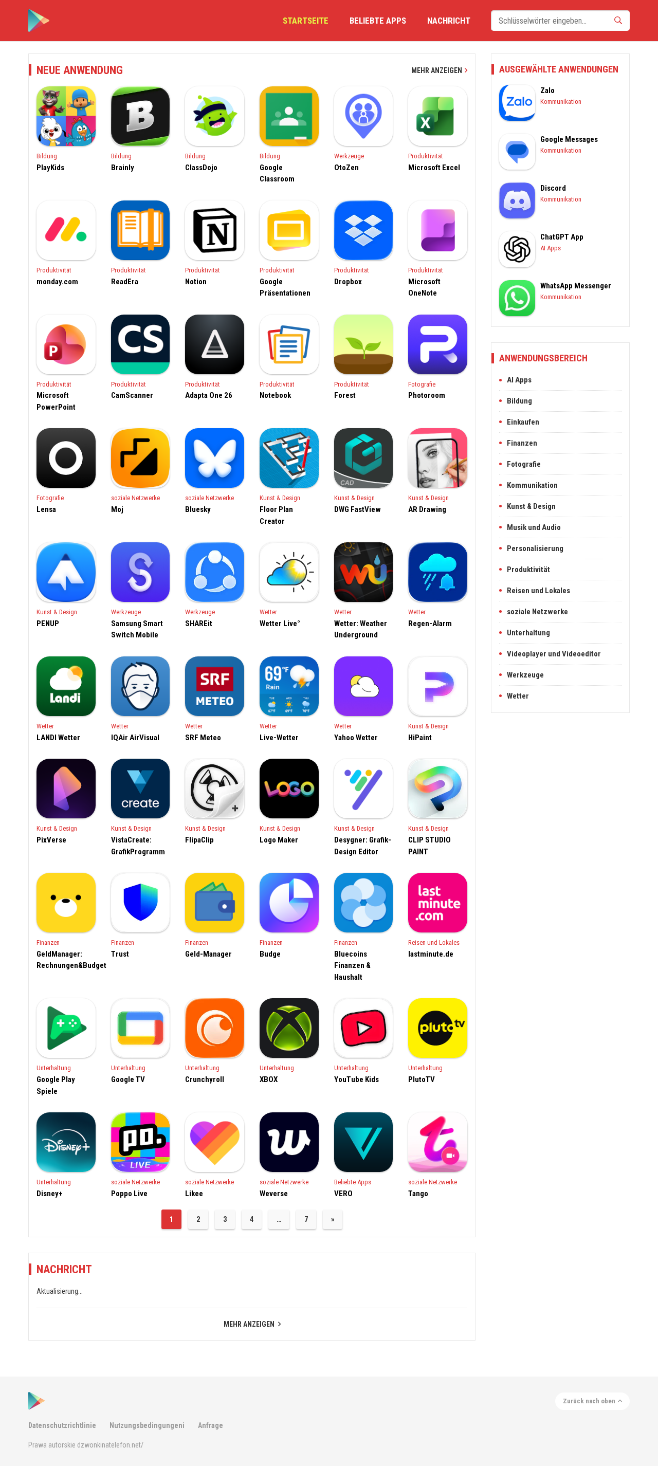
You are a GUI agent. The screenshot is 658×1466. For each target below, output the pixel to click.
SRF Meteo (203, 737)
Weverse (274, 1193)
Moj (117, 509)
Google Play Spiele (55, 1085)
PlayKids (50, 167)
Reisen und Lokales (434, 942)
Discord (553, 188)
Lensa (46, 509)
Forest (345, 395)
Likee (194, 1193)
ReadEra (124, 281)
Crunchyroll (204, 1079)
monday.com (57, 281)
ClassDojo (201, 167)
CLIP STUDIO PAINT (429, 845)
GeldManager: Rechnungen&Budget (66, 959)
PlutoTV (421, 1079)
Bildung (46, 156)
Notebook (275, 395)
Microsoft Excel (434, 167)
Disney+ (49, 1193)
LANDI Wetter (58, 737)
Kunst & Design (280, 498)
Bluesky (198, 509)
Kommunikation (560, 101)
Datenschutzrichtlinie (62, 1425)
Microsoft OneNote (424, 287)
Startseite (305, 20)
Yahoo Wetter (356, 737)
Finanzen (48, 942)
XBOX (269, 1079)
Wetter (268, 612)
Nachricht (448, 20)
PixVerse (51, 840)
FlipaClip (199, 840)
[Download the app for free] (38, 20)
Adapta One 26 (208, 395)
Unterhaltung (53, 1068)
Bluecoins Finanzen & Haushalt (352, 965)
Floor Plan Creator (276, 515)
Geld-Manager (208, 954)
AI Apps (550, 248)
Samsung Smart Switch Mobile (137, 629)
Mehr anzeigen (436, 70)
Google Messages (569, 139)
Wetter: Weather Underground (360, 629)
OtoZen (346, 167)
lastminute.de (430, 954)
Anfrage (210, 1425)
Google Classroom (277, 173)
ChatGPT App (561, 237)
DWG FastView (357, 509)
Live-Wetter (279, 737)
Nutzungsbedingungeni (147, 1425)
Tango (418, 1193)
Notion (196, 281)
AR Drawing (427, 509)
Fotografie (421, 384)
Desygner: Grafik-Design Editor (362, 845)
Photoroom (426, 395)
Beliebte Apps (378, 20)
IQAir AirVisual (135, 737)
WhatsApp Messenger (575, 285)
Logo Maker (279, 840)
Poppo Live (129, 1193)
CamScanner (132, 395)
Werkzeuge (349, 156)
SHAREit (198, 623)
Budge (270, 954)
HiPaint (420, 737)
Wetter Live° (280, 623)
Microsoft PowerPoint (56, 401)
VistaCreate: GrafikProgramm (138, 845)
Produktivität (425, 156)
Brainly (122, 167)
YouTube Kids (356, 1079)
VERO (343, 1193)
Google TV (128, 1079)
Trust (120, 954)
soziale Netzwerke (135, 498)
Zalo (547, 90)
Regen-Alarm (430, 623)
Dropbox (348, 281)
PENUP (47, 623)
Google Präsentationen (285, 287)
